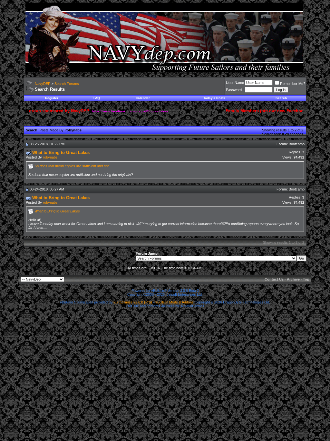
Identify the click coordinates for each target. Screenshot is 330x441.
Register (51, 98)
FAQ (96, 98)
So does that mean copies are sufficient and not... (73, 166)
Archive (293, 279)
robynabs (50, 157)
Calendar (143, 98)
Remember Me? (292, 84)
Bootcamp (297, 144)
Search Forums (66, 84)
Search (281, 98)
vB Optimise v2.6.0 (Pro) (132, 302)
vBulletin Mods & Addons (174, 302)
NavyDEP (42, 84)
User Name (235, 83)
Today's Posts (214, 98)
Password (234, 90)
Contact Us (274, 279)
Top (306, 279)
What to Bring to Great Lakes (57, 211)
